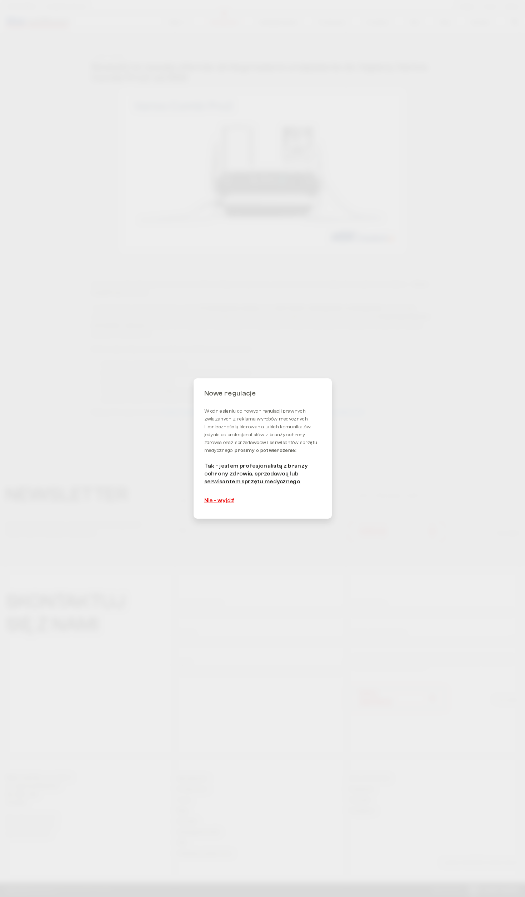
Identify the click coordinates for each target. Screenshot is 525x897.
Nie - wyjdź (219, 500)
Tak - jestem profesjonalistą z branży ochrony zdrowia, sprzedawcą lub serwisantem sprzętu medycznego (256, 474)
